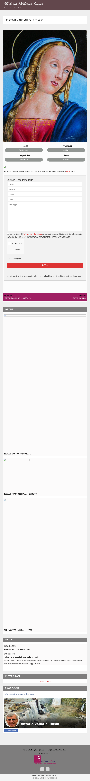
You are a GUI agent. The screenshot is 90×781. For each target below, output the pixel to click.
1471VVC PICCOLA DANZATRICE (17, 649)
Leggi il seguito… (35, 664)
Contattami (43, 750)
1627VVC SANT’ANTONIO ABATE (17, 454)
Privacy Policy (63, 750)
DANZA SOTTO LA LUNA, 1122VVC (18, 630)
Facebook (12, 688)
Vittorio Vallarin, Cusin (23, 3)
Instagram (12, 676)
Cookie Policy (54, 750)
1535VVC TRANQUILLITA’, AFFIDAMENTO (21, 494)
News (8, 639)
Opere (9, 309)
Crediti (48, 750)
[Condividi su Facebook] (5, 167)
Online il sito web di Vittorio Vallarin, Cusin (21, 657)
